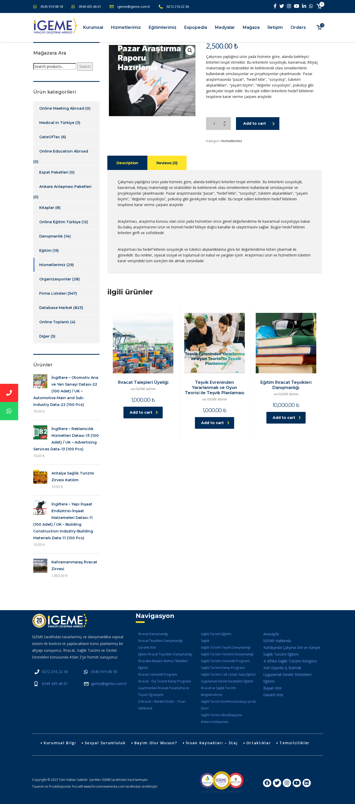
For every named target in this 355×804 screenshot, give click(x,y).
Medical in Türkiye (56, 122)
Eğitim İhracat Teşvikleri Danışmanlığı (165, 654)
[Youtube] (297, 783)
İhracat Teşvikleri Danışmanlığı (160, 640)
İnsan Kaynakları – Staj (212, 742)
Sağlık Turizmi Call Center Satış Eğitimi (228, 674)
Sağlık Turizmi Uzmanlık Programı (225, 661)
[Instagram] (287, 783)
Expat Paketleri (53, 172)
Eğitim (45, 250)
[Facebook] (267, 783)
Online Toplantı (54, 322)
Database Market (55, 307)
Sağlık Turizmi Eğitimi (216, 634)
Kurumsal (93, 27)
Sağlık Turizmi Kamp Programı (223, 667)
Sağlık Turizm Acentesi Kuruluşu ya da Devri (228, 704)
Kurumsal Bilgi (60, 742)
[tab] (127, 163)
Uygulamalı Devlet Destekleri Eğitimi (227, 681)
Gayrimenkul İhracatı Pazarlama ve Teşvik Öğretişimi (163, 691)
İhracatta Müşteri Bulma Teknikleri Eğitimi (163, 664)
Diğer (44, 336)
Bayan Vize (272, 688)
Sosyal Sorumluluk (105, 742)
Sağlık (205, 640)
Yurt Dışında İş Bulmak (282, 667)
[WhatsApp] (9, 411)
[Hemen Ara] (9, 393)
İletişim (275, 27)
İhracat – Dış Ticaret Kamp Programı (164, 681)
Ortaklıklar (258, 742)
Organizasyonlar (55, 279)
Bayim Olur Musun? (155, 742)
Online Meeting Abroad (61, 108)
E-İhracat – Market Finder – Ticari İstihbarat (162, 704)
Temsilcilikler (294, 742)
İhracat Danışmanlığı (153, 634)
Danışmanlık (51, 236)
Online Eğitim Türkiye (60, 222)
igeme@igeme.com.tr (133, 6)
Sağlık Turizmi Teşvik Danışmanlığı (226, 647)
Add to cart (254, 123)
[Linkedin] (307, 783)
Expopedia (195, 27)
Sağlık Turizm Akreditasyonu (221, 715)
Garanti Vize (147, 647)
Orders (298, 27)
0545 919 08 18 (52, 6)
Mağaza (251, 27)
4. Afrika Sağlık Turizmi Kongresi (290, 660)
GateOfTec (49, 137)
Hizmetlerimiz (126, 27)
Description (127, 163)
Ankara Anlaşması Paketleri (65, 186)
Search (85, 66)
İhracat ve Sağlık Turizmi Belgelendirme (218, 691)
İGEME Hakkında (277, 640)
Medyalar (225, 27)
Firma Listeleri (53, 293)
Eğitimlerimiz (162, 27)
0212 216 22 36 (178, 6)
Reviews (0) (167, 163)
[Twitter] (277, 783)
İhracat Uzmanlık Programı (157, 674)
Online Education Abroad (63, 151)
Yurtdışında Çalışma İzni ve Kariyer (291, 647)
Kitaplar (46, 207)
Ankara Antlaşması (214, 722)
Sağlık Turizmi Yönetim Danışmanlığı (227, 654)
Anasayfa (271, 633)
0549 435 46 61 (90, 6)
